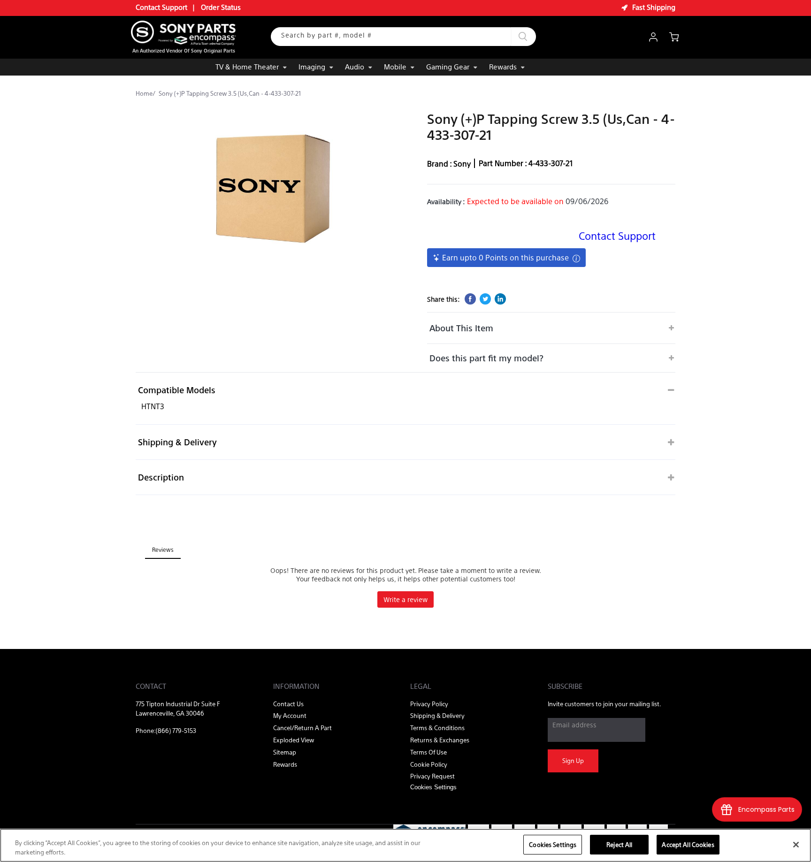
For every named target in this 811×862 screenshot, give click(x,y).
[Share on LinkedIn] (500, 299)
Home (144, 93)
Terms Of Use (428, 752)
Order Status (221, 6)
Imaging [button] (311, 66)
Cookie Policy (428, 764)
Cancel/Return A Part (302, 728)
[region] (405, 845)
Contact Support (161, 6)
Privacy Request (432, 776)
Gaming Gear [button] (447, 66)
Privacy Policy (429, 704)
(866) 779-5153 (176, 730)
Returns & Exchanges (439, 740)
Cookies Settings (552, 844)
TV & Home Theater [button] (247, 66)
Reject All (619, 844)
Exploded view (293, 740)
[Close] (796, 844)
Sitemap (284, 752)
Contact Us (288, 704)
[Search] (523, 36)
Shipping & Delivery (177, 441)
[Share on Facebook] (470, 299)
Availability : (446, 201)
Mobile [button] (395, 66)
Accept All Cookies (688, 844)
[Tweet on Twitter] (485, 299)
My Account (289, 715)
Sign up (573, 760)
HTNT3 (152, 406)
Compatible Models (176, 389)
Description (161, 477)
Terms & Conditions (437, 728)
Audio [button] (354, 66)
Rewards (503, 66)
